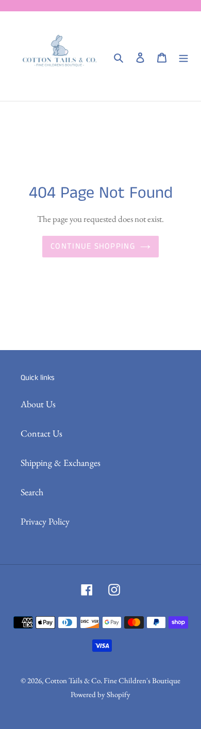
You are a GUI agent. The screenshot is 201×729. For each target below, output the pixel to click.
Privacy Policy (45, 521)
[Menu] (183, 56)
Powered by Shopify (100, 694)
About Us (38, 404)
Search (32, 492)
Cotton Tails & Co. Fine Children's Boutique (112, 680)
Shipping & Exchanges (60, 462)
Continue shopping (93, 246)
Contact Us (41, 433)
